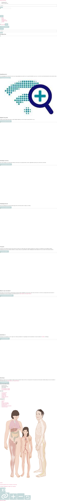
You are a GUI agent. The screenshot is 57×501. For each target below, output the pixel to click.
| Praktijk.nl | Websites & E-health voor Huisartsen (8, 486)
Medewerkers (4, 19)
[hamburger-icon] (2, 16)
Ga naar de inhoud (3, 0)
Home (3, 17)
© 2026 (1, 482)
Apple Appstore (22, 293)
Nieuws (3, 18)
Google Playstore (28, 293)
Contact (3, 21)
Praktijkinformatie (4, 20)
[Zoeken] (1, 7)
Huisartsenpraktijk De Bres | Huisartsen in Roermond (8, 484)
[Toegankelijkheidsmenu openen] (3, 490)
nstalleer (43, 336)
